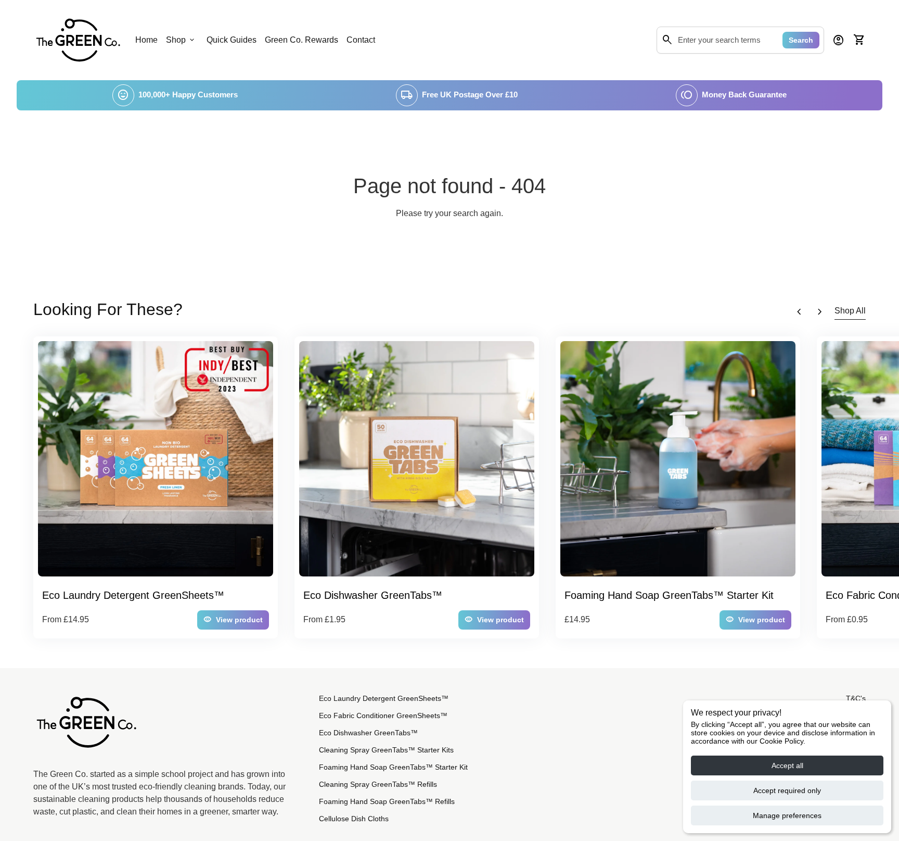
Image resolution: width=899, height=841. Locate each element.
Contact (360, 39)
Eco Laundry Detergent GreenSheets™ (383, 698)
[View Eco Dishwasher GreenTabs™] (416, 458)
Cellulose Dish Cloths (354, 818)
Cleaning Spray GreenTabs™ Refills (378, 784)
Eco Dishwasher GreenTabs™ (368, 733)
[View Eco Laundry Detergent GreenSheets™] (155, 458)
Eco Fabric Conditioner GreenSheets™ (383, 715)
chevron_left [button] (799, 312)
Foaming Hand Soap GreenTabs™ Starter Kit (393, 767)
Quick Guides (231, 39)
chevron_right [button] (820, 312)
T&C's (856, 698)
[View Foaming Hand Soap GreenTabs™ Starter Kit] (677, 458)
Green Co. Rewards (301, 39)
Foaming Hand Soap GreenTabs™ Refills (387, 801)
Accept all (787, 765)
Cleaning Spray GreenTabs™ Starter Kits (386, 750)
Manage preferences (787, 815)
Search (801, 40)
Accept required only (787, 790)
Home (146, 39)
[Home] (78, 39)
